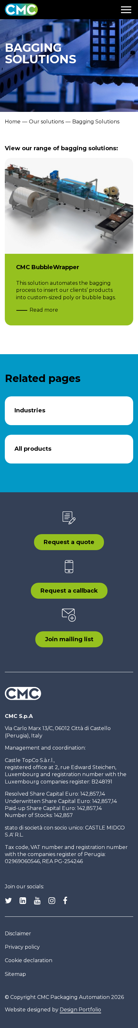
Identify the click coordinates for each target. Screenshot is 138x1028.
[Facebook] (65, 900)
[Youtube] (37, 900)
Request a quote (69, 542)
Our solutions (46, 122)
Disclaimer (18, 934)
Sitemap (15, 974)
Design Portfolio (80, 1010)
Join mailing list (69, 639)
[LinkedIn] (23, 900)
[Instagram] (51, 900)
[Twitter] (8, 900)
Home (13, 122)
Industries (29, 410)
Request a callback (69, 590)
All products (32, 448)
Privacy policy (22, 947)
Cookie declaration (28, 960)
